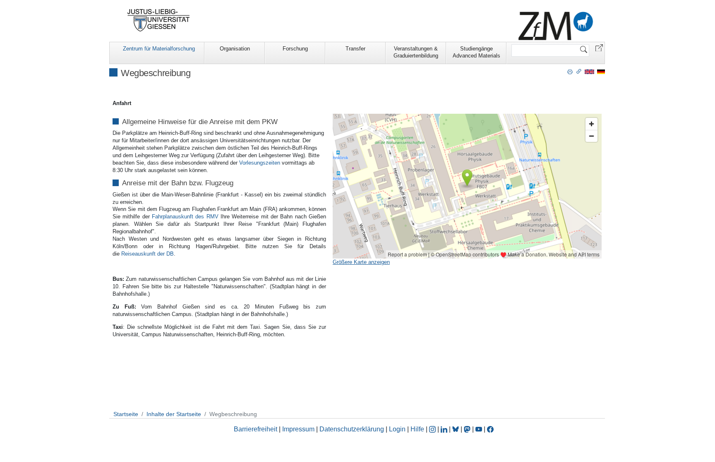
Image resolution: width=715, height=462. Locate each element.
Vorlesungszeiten (259, 163)
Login (398, 429)
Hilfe (417, 429)
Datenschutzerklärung (351, 429)
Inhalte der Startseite (173, 414)
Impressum (298, 429)
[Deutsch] (601, 71)
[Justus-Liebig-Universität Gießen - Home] (159, 20)
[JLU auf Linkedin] (445, 429)
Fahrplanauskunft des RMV (185, 216)
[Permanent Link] (579, 71)
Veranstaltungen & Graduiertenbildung (415, 52)
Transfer (355, 48)
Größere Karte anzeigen (361, 262)
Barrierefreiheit (255, 429)
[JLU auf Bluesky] (456, 429)
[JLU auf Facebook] (490, 429)
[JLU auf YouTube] (478, 429)
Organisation (235, 48)
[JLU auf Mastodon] (468, 429)
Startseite (125, 414)
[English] (589, 71)
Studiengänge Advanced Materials (476, 52)
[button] (599, 47)
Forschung (295, 48)
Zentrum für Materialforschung (159, 48)
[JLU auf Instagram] (433, 429)
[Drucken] (570, 71)
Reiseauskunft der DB (147, 254)
